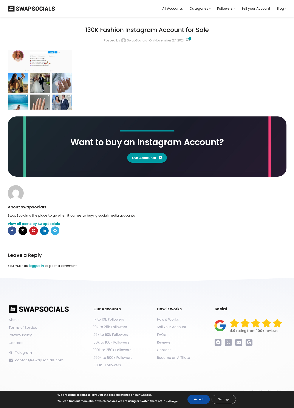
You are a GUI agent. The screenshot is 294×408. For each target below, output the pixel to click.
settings (171, 401)
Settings (223, 399)
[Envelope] (238, 342)
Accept (198, 399)
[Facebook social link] (12, 230)
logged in (36, 265)
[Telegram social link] (55, 230)
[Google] (249, 342)
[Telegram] (218, 342)
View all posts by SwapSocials (34, 224)
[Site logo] (31, 8)
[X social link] (23, 230)
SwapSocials (137, 40)
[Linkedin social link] (44, 230)
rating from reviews (254, 330)
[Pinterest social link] (33, 230)
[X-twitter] (228, 342)
